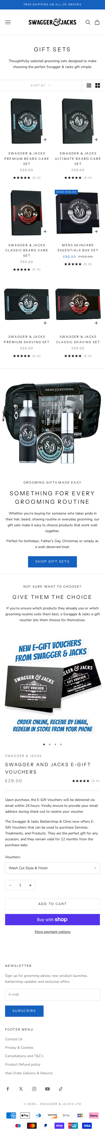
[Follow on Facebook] (7, 1088)
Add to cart (52, 904)
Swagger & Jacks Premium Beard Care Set (26, 158)
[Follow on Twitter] (20, 1088)
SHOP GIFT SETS (52, 561)
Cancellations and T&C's (24, 1056)
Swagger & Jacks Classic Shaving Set (78, 339)
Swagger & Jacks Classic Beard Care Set (27, 250)
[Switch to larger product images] (89, 85)
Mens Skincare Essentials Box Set (78, 247)
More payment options (53, 931)
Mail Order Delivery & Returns (29, 1073)
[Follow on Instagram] (34, 1088)
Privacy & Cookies (19, 1047)
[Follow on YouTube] (47, 1088)
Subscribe (24, 1011)
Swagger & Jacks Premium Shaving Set (27, 339)
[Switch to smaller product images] (97, 85)
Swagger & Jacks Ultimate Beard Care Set (78, 158)
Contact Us (14, 1039)
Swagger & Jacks (23, 756)
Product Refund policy (22, 1064)
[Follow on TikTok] (60, 1088)
